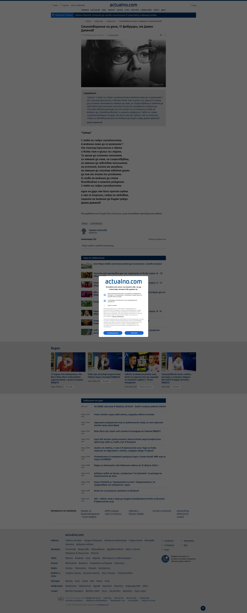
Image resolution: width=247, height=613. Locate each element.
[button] (123, 305)
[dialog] (123, 306)
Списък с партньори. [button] (118, 316)
